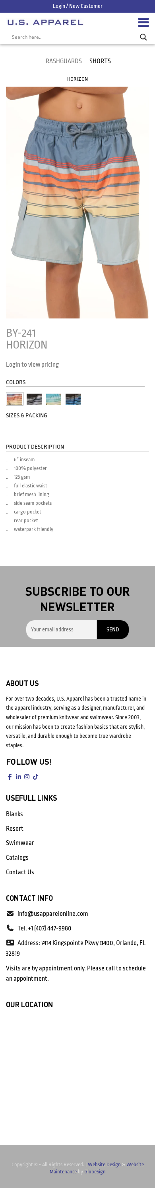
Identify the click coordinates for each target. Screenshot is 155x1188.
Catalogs (17, 857)
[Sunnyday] (53, 398)
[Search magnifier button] (143, 37)
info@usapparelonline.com (52, 913)
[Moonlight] (34, 398)
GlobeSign (95, 1172)
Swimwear (20, 843)
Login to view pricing (32, 364)
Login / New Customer (78, 6)
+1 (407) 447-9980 (50, 928)
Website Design (104, 1164)
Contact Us (20, 872)
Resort (14, 828)
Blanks (14, 814)
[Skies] (73, 398)
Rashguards (64, 61)
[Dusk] (14, 398)
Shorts (100, 61)
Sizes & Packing (26, 415)
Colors (15, 382)
